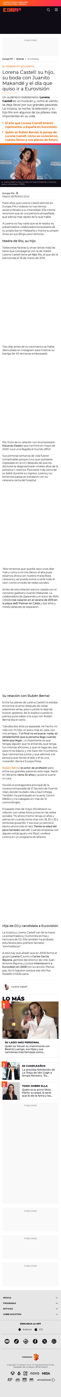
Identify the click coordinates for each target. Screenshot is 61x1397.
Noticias (20, 59)
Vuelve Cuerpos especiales (15, 2)
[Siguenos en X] (44, 1342)
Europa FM (7, 59)
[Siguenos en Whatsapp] (54, 1342)
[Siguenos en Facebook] (35, 1342)
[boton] (44, 1297)
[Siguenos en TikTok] (16, 1342)
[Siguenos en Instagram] (25, 1342)
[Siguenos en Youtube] (7, 1342)
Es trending (33, 59)
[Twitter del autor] (17, 193)
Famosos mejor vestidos (14, 4)
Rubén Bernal (11, 767)
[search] (48, 10)
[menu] (56, 9)
